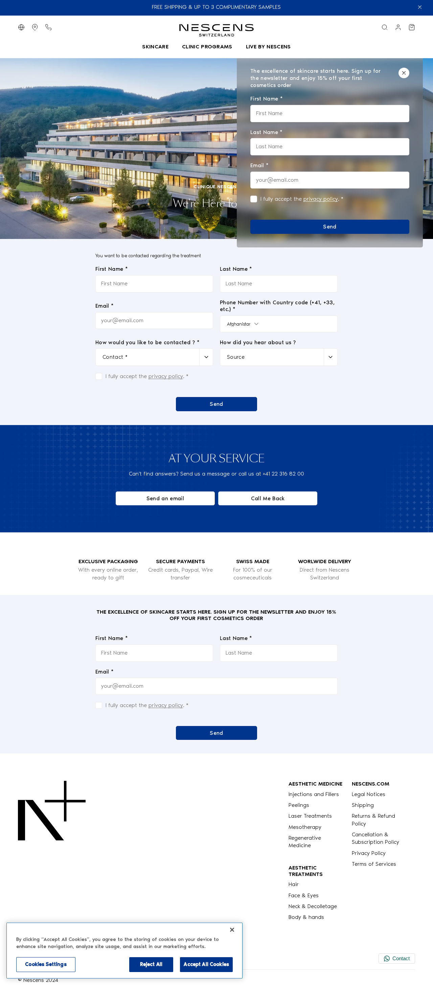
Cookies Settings (45, 964)
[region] (124, 950)
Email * (104, 306)
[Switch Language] (21, 27)
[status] (330, 150)
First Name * (111, 269)
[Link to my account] (398, 27)
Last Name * (236, 269)
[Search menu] (384, 27)
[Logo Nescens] (52, 850)
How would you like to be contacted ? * (147, 342)
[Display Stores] (34, 27)
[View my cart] (411, 27)
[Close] (403, 73)
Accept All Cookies (206, 964)
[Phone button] (48, 27)
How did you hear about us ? (258, 342)
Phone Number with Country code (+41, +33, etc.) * (277, 306)
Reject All (151, 964)
